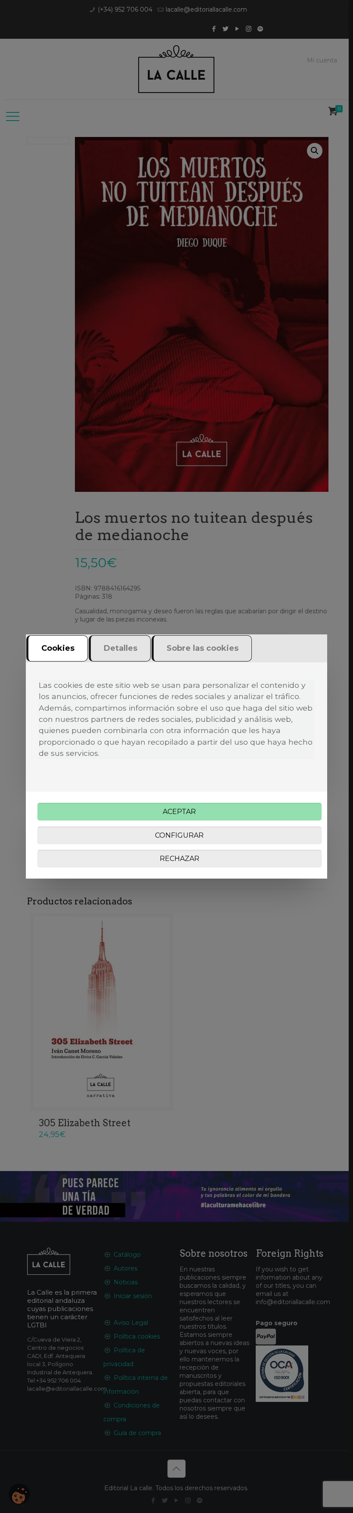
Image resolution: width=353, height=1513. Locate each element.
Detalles (120, 648)
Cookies (57, 648)
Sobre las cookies (202, 648)
